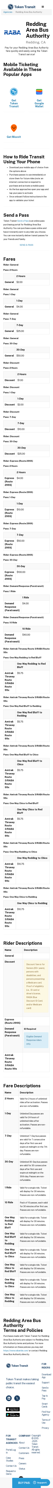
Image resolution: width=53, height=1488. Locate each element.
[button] (42, 6)
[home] (21, 7)
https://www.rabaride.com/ (15, 1350)
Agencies (7, 12)
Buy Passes (26, 1482)
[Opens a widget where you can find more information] (40, 1483)
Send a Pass (23, 221)
